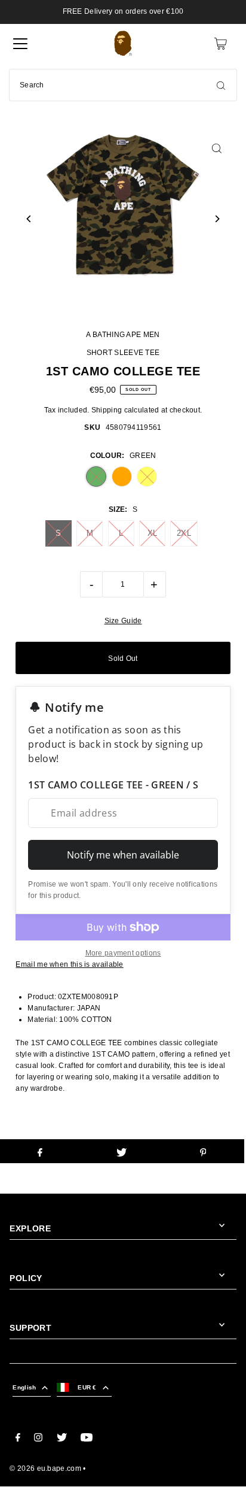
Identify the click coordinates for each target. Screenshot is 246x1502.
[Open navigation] (20, 44)
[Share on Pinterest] (203, 1151)
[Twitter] (62, 1439)
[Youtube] (87, 1439)
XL (152, 533)
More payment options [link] (123, 953)
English (24, 1387)
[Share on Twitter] (121, 1151)
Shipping (106, 410)
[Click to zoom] (217, 148)
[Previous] (29, 218)
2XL (184, 533)
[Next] (217, 218)
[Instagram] (38, 1439)
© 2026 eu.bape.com (45, 1468)
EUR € (87, 1387)
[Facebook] (18, 1439)
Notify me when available (123, 854)
